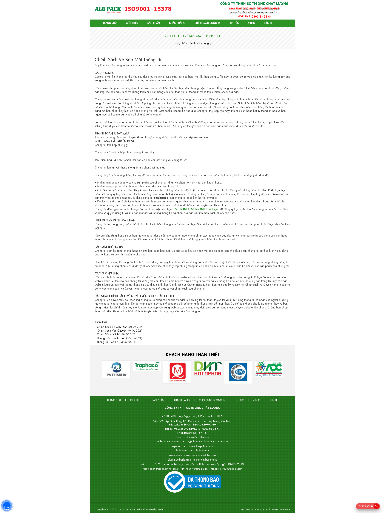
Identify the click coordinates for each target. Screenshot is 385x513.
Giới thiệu (132, 22)
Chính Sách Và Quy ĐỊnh (112, 327)
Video (251, 22)
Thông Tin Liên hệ (107, 342)
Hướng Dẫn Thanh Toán (111, 338)
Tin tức (234, 22)
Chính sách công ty (207, 22)
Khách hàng (177, 22)
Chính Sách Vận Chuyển (111, 330)
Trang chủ (110, 22)
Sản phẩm (153, 22)
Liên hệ (268, 22)
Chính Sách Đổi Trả (108, 334)
